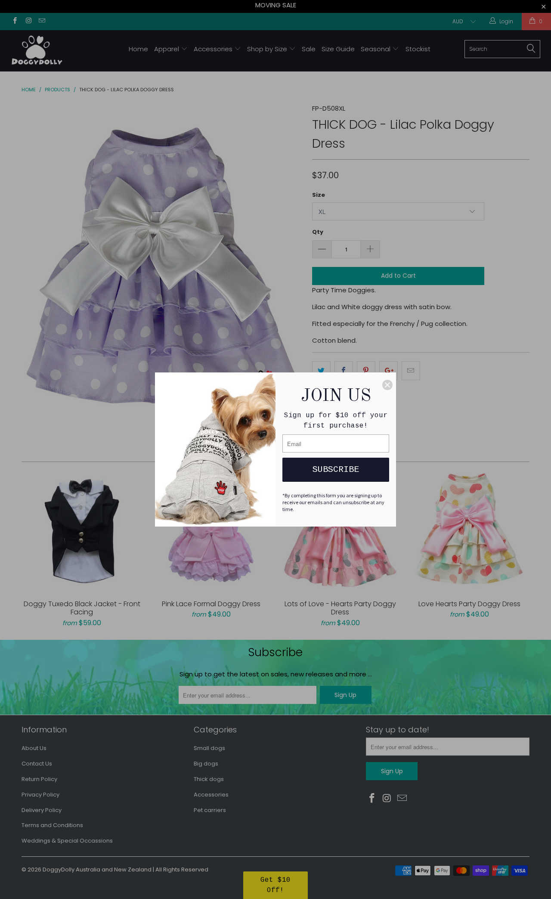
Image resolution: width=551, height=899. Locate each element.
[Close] (387, 385)
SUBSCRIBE (336, 469)
